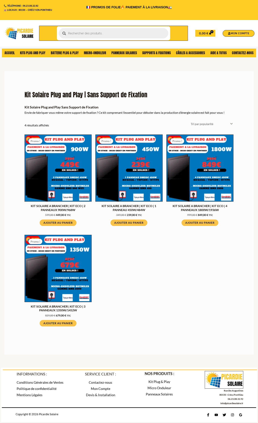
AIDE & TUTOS (218, 52)
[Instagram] (232, 415)
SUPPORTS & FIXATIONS (156, 52)
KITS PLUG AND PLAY (32, 52)
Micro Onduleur (159, 388)
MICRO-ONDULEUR (95, 52)
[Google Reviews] (240, 415)
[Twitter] (224, 415)
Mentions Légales (29, 395)
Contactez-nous (100, 382)
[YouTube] (216, 415)
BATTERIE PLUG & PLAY (65, 52)
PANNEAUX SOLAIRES (124, 52)
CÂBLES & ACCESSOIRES (190, 52)
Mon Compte (100, 389)
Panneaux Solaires (159, 394)
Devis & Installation (100, 395)
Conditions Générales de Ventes (40, 382)
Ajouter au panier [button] (58, 222)
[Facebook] (208, 415)
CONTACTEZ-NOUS (242, 52)
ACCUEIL (10, 52)
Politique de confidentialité (36, 389)
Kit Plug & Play (159, 382)
